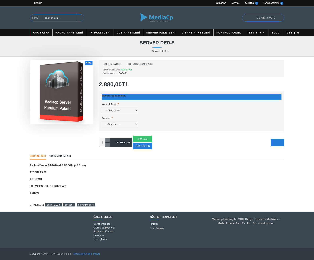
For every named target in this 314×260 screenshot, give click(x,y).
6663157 (69, 205)
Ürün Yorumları (60, 156)
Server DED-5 (54, 205)
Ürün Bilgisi (38, 156)
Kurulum (106, 118)
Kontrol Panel (109, 104)
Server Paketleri (86, 205)
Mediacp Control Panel (87, 253)
